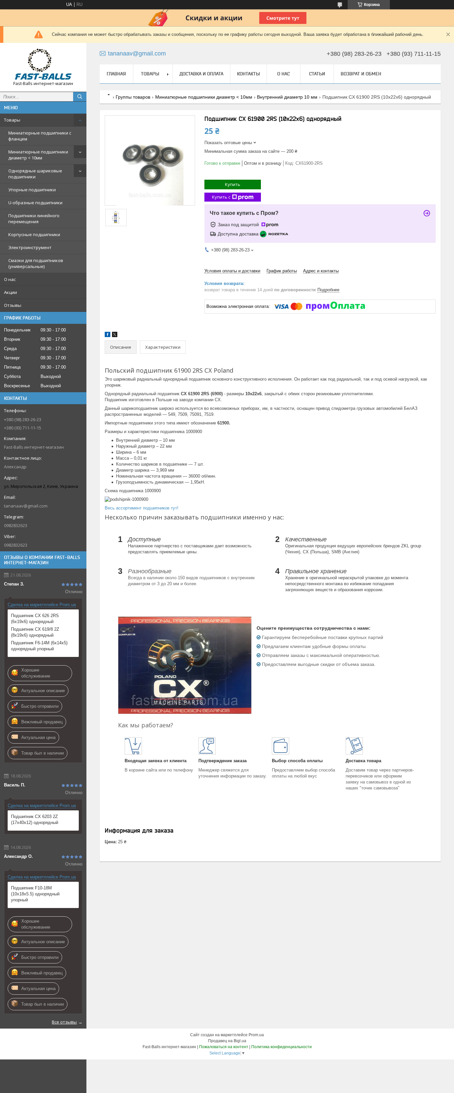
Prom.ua (256, 1035)
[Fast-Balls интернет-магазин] (43, 64)
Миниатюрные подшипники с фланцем (39, 136)
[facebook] (107, 335)
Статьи (317, 73)
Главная (116, 73)
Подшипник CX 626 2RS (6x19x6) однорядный (35, 618)
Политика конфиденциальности (281, 1047)
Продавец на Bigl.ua (227, 1041)
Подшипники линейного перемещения (33, 219)
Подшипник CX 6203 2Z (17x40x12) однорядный (34, 819)
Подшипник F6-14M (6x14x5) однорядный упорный (39, 645)
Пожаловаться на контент (223, 1047)
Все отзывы (64, 1022)
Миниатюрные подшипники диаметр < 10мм (38, 155)
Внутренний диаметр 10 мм (287, 97)
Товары (12, 120)
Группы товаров (133, 97)
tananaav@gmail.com (26, 506)
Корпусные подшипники (34, 234)
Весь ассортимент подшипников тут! (141, 507)
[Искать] (79, 97)
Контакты (248, 73)
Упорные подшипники (32, 190)
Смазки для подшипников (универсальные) (35, 263)
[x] (114, 335)
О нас (10, 279)
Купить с (221, 197)
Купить (232, 184)
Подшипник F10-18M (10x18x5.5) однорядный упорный (35, 893)
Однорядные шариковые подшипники (35, 174)
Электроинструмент (30, 247)
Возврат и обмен (361, 73)
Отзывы (12, 305)
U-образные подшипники (35, 203)
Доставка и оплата (201, 73)
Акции (10, 292)
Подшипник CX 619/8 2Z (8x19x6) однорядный (35, 632)
